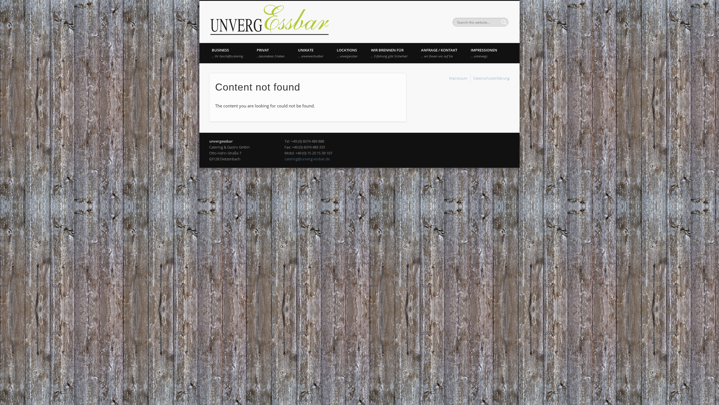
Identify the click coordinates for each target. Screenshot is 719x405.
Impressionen (484, 53)
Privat (271, 53)
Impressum (458, 78)
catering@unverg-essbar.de (307, 158)
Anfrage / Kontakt (439, 53)
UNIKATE (310, 53)
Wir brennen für (389, 53)
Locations (347, 53)
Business (227, 53)
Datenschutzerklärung (491, 78)
